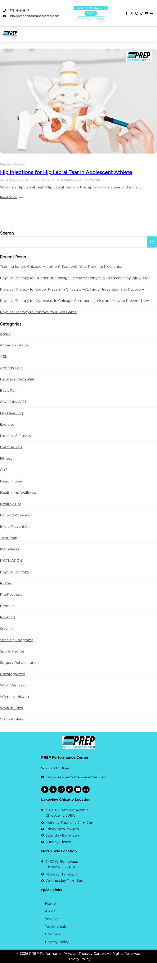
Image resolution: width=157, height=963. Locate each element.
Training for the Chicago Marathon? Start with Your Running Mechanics (61, 266)
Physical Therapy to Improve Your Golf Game (38, 312)
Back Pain (9, 390)
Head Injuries (11, 481)
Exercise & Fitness (15, 436)
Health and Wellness (18, 493)
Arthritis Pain (11, 368)
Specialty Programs (16, 640)
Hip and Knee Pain (16, 515)
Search (7, 233)
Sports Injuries (12, 651)
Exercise (7, 424)
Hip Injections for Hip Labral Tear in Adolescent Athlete (66, 172)
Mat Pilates (9, 549)
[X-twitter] (53, 789)
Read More (8, 197)
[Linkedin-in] (86, 789)
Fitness (6, 458)
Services (7, 629)
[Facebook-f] (44, 789)
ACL (3, 356)
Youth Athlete (12, 719)
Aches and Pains (14, 345)
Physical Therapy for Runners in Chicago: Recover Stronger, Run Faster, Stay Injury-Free (75, 278)
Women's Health (14, 697)
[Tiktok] (69, 789)
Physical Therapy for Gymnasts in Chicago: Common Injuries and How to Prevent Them (75, 301)
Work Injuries (11, 708)
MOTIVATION (11, 560)
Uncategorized (12, 674)
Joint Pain (8, 538)
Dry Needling (11, 413)
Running (7, 617)
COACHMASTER (14, 402)
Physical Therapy (12, 164)
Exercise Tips (11, 447)
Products (8, 606)
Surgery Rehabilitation (19, 663)
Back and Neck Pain (17, 379)
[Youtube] (77, 789)
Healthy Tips (10, 504)
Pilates (6, 583)
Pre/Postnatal (12, 594)
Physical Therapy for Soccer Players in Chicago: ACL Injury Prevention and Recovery (72, 289)
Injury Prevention (15, 526)
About (5, 334)
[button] (151, 34)
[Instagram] (61, 789)
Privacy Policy (57, 942)
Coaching (53, 934)
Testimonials (56, 926)
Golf (3, 470)
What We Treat (13, 685)
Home (50, 903)
